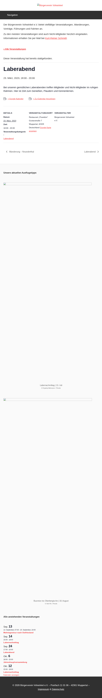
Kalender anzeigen (11, 675)
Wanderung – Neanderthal (21, 152)
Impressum (43, 689)
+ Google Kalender (16, 99)
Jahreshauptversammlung (15, 662)
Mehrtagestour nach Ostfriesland (18, 633)
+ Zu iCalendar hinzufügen (44, 99)
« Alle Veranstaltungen (14, 49)
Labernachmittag (11, 642)
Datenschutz (58, 689)
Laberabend (8, 138)
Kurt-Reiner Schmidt (56, 38)
